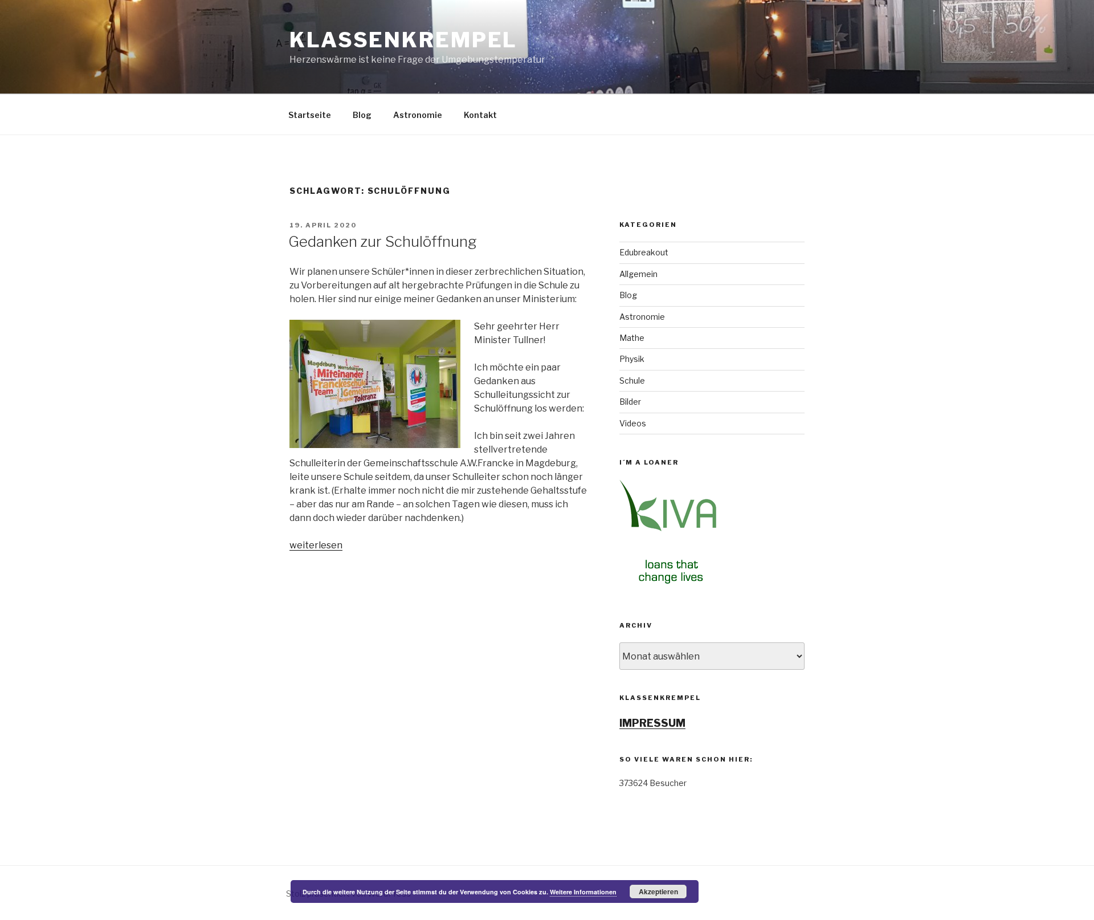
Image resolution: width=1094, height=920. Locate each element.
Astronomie (417, 115)
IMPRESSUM (652, 723)
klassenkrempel (403, 39)
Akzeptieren (658, 891)
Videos (632, 423)
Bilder (630, 401)
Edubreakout (643, 252)
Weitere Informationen (583, 892)
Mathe (631, 338)
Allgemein (638, 274)
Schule (632, 380)
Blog (362, 115)
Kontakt (480, 115)
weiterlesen (315, 545)
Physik (631, 359)
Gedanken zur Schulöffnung (382, 241)
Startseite (309, 115)
